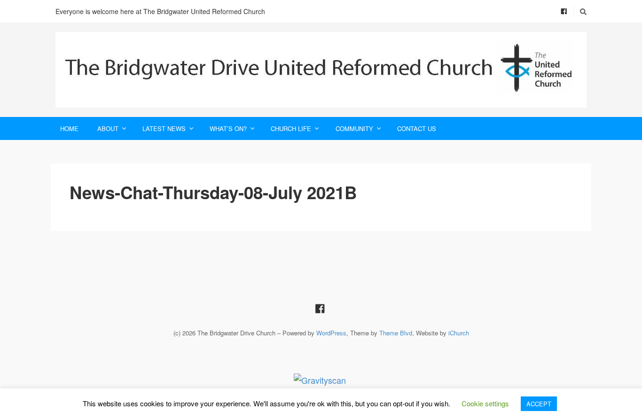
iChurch (458, 332)
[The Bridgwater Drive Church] (321, 70)
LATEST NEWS (164, 128)
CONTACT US (416, 128)
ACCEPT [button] (538, 403)
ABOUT (107, 128)
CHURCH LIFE (291, 128)
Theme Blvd (395, 332)
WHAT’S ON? (228, 128)
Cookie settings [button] (485, 403)
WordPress (331, 332)
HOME (69, 128)
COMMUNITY (354, 128)
